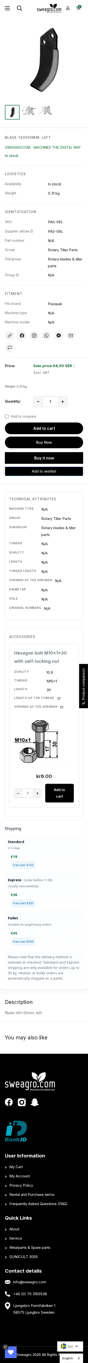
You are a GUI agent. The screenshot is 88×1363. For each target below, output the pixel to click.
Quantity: (13, 401)
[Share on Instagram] (34, 335)
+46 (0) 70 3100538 (30, 1294)
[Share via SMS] (10, 348)
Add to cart (44, 428)
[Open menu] (7, 8)
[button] (44, 471)
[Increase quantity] (62, 401)
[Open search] (25, 8)
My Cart (16, 1167)
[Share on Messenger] (59, 335)
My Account (19, 1176)
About (14, 1229)
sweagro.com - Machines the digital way (43, 147)
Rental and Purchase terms (32, 1194)
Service (15, 1238)
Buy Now (44, 442)
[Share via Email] (71, 335)
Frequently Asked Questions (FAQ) (38, 1203)
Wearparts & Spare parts (29, 1247)
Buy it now (44, 458)
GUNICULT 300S (23, 1256)
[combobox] (71, 1358)
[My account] (68, 8)
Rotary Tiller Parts (56, 518)
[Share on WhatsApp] (46, 335)
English (67, 1358)
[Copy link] (10, 335)
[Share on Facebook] (22, 335)
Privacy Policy (21, 1185)
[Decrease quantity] (38, 401)
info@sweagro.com (29, 1282)
